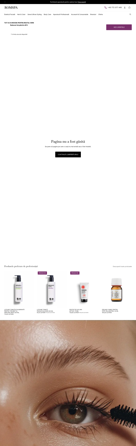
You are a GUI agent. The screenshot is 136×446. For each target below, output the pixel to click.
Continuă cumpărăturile (68, 154)
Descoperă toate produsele (122, 266)
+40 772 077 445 (115, 7)
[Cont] (124, 7)
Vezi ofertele (119, 27)
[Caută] (130, 14)
